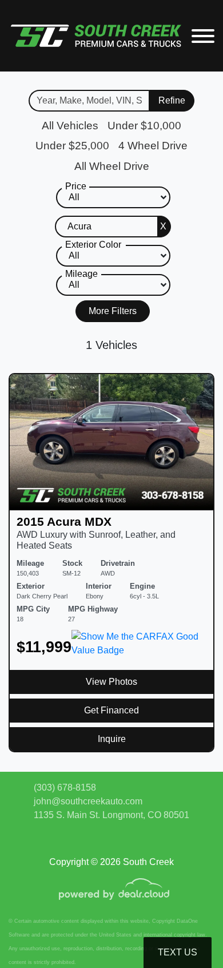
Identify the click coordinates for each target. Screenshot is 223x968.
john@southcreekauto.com (88, 801)
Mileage (81, 274)
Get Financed (111, 710)
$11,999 (44, 647)
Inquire (112, 739)
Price (75, 186)
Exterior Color (93, 244)
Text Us (177, 952)
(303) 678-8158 (65, 787)
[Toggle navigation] (203, 36)
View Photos (111, 682)
